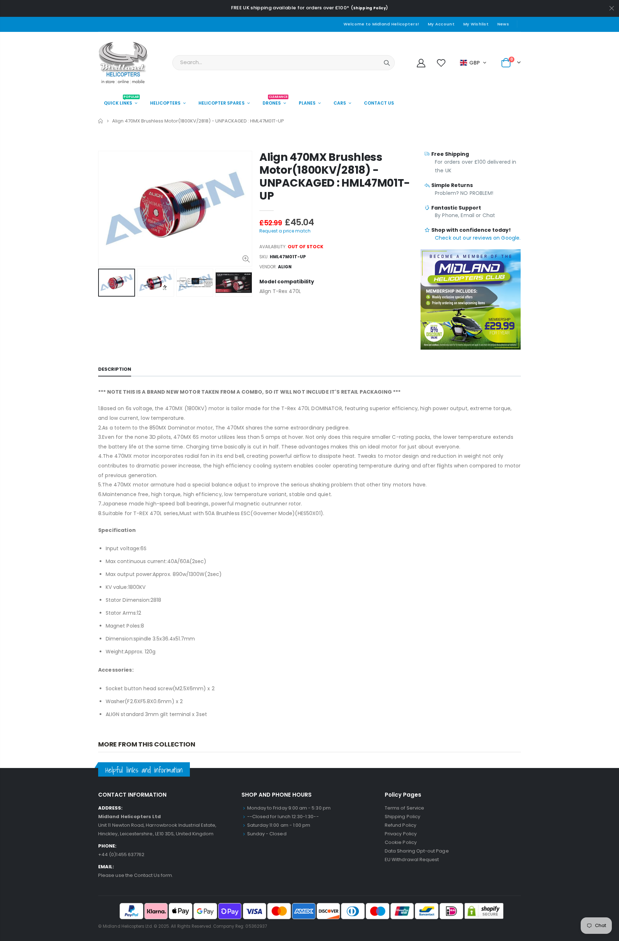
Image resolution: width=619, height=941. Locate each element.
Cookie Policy (401, 842)
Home (101, 120)
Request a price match (285, 231)
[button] (473, 62)
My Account (441, 24)
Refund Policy (400, 825)
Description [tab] (114, 369)
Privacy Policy (401, 833)
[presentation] (106, 283)
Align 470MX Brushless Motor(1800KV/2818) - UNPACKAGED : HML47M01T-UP (334, 176)
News (503, 24)
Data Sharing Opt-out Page (417, 851)
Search (386, 63)
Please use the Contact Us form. (135, 875)
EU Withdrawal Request (412, 859)
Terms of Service (404, 808)
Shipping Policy (369, 8)
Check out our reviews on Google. (477, 237)
